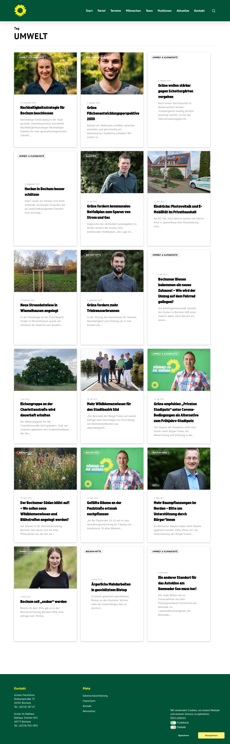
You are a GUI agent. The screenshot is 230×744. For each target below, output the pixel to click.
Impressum (89, 701)
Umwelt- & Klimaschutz (31, 57)
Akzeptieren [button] (211, 735)
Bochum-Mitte (93, 255)
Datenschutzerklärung (95, 695)
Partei (101, 10)
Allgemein (91, 156)
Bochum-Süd (159, 156)
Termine (115, 10)
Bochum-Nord (160, 452)
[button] (173, 722)
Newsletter (89, 711)
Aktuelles (183, 10)
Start (89, 10)
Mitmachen (133, 10)
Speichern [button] (183, 735)
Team (149, 10)
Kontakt (199, 10)
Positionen (165, 10)
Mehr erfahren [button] (178, 717)
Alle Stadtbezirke (95, 57)
